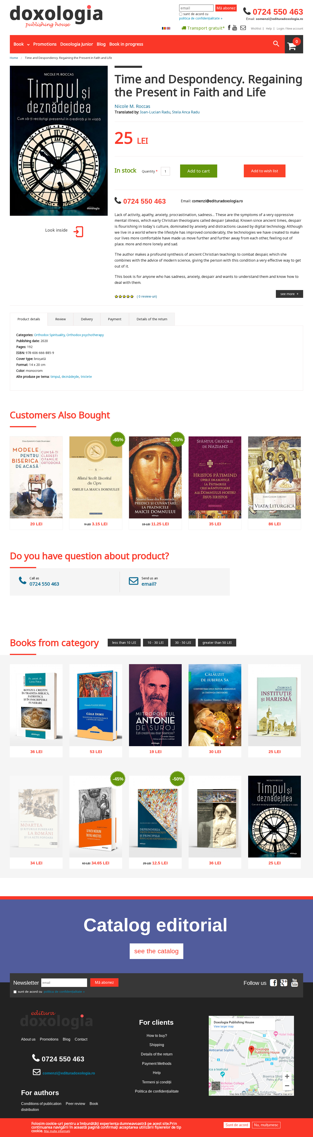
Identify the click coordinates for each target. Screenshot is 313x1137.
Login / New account (290, 28)
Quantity (150, 171)
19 (153, 753)
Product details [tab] (28, 319)
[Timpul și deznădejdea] (59, 144)
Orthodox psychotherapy (85, 335)
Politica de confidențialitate (157, 1091)
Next (113, 144)
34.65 (93, 864)
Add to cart (198, 171)
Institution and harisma (274, 737)
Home (14, 58)
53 (93, 753)
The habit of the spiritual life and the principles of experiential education (155, 844)
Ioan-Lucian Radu (155, 112)
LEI (40, 526)
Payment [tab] (114, 319)
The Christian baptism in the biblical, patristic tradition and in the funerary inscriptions (36, 730)
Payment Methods (156, 1064)
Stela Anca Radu (186, 112)
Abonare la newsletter (169, 39)
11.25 (153, 525)
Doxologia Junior (76, 44)
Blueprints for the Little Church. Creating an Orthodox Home (36, 505)
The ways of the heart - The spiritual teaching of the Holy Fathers (96, 733)
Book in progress (126, 44)
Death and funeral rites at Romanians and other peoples (36, 854)
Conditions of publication (41, 1104)
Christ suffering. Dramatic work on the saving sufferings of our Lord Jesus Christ (215, 502)
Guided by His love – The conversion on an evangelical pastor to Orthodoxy (215, 730)
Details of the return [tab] (152, 319)
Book (19, 44)
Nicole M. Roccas (132, 106)
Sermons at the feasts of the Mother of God (155, 507)
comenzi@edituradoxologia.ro (69, 1073)
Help (269, 28)
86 (272, 525)
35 (212, 525)
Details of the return (157, 1054)
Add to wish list (264, 170)
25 (272, 752)
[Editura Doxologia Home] (57, 14)
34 (34, 874)
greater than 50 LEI (217, 642)
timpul (55, 376)
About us (28, 1039)
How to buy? (157, 1036)
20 (34, 525)
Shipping (156, 1045)
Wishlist (256, 28)
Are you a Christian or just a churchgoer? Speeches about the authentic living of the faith (155, 730)
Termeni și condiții (156, 1082)
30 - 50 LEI (183, 642)
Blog (101, 44)
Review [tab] (60, 319)
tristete (86, 376)
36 (34, 753)
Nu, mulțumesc (266, 1125)
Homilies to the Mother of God (96, 507)
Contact (81, 1039)
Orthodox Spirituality (49, 335)
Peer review (75, 1104)
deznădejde (70, 376)
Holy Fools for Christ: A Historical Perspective (95, 847)
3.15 (93, 525)
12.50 (152, 864)
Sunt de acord (236, 1125)
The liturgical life (274, 510)
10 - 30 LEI (156, 642)
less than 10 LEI (124, 642)
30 (212, 753)
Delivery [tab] (87, 319)
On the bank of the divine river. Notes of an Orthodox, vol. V (215, 844)
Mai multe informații (57, 1131)
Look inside (56, 230)
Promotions (45, 44)
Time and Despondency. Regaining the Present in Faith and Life (68, 58)
